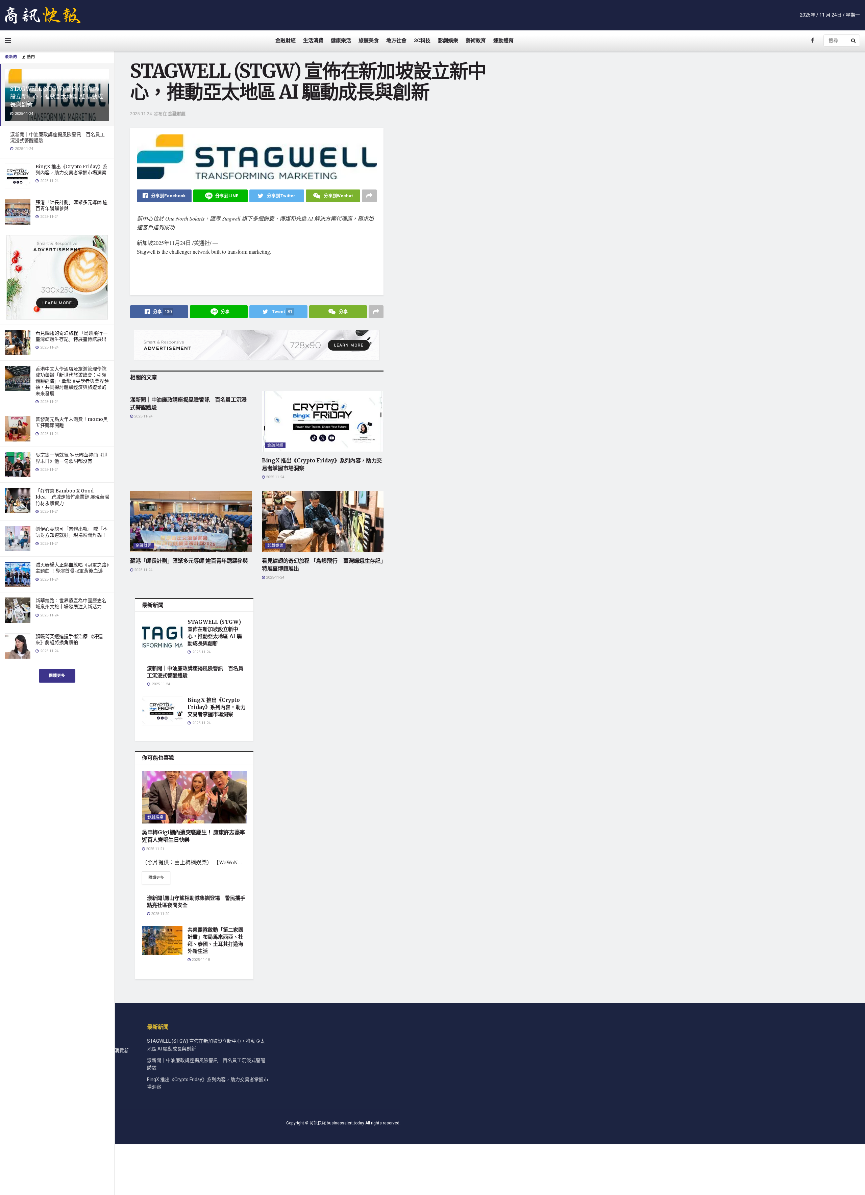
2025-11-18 (200, 960)
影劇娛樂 (448, 40)
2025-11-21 (154, 849)
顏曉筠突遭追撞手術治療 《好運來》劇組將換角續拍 (69, 639)
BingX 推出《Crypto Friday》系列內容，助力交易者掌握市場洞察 (71, 169)
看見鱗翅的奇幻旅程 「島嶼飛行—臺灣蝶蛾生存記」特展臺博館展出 (71, 336)
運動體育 (503, 40)
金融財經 (285, 40)
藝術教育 (476, 40)
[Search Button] (854, 40)
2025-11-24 (141, 113)
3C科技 (422, 40)
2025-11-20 (159, 914)
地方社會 (396, 40)
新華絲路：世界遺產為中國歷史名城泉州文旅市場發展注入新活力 (70, 604)
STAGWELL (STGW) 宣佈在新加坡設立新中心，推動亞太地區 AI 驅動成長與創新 (56, 96)
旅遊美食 (369, 40)
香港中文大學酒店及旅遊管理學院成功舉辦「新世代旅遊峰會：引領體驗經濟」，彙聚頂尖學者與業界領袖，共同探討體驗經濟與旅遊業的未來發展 (72, 381)
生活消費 (313, 40)
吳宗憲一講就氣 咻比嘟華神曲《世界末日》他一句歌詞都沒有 (71, 458)
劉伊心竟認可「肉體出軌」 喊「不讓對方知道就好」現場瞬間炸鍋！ (71, 532)
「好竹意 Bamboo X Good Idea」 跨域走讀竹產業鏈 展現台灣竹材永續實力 (72, 497)
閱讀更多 (57, 676)
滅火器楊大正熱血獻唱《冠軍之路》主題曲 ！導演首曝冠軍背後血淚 (72, 568)
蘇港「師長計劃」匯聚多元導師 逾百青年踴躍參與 (189, 560)
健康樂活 (341, 40)
